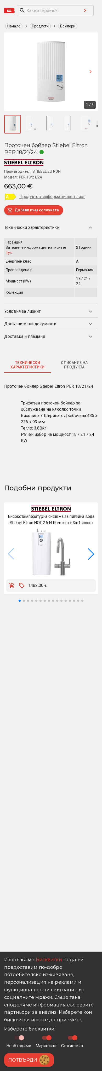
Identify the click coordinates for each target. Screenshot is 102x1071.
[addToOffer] (21, 585)
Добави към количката (37, 210)
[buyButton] (11, 585)
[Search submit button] (85, 10)
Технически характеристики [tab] (27, 365)
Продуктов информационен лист (52, 196)
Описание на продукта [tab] (74, 365)
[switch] (49, 1038)
